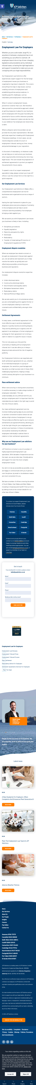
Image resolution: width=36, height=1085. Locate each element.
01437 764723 (15, 950)
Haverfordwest (12, 527)
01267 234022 (14, 945)
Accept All (10, 1074)
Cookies (10, 1032)
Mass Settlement (7, 660)
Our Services (10, 37)
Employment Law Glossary (9, 651)
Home (3, 37)
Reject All (26, 1074)
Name (6, 576)
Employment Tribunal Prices (10, 654)
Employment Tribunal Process (10, 657)
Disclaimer (25, 1029)
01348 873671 (12, 959)
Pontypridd (24, 527)
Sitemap (16, 1032)
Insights (4, 919)
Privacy (4, 1032)
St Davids (23, 532)
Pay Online (5, 925)
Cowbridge (24, 522)
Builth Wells (12, 517)
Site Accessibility (7, 1029)
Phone (6, 590)
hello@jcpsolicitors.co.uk (20, 548)
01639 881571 (13, 956)
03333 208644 (18, 541)
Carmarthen (12, 522)
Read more (8, 804)
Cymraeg (10, 42)
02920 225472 (11, 942)
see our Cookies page (18, 1065)
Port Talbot (12, 532)
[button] (2, 6)
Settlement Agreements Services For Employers (16, 667)
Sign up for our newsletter (13, 1020)
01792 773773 (12, 934)
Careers (4, 922)
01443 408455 (13, 953)
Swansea (12, 512)
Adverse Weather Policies (10, 885)
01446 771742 (13, 948)
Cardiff (24, 517)
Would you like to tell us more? (13, 597)
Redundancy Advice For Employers (12, 663)
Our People (5, 917)
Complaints (17, 1029)
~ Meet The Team (7, 670)
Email (6, 583)
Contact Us (5, 928)
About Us (4, 914)
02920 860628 (12, 937)
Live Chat (9, 552)
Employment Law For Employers (12, 646)
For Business (18, 37)
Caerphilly (24, 512)
